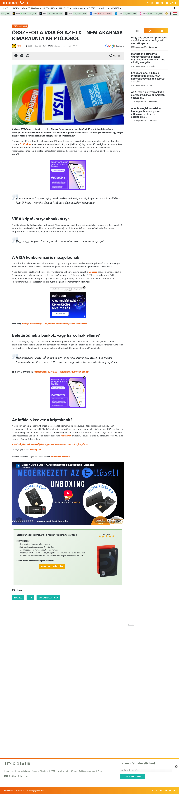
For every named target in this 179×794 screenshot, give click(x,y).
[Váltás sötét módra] (176, 3)
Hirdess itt (131, 625)
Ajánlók (78, 8)
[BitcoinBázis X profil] (147, 3)
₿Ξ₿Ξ (19, 46)
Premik (152, 66)
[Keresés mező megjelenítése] (175, 8)
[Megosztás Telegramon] (22, 56)
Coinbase (93, 271)
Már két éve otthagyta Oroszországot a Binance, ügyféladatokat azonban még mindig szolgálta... (148, 58)
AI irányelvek (63, 771)
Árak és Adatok (30, 8)
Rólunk (74, 771)
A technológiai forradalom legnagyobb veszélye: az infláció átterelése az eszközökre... (146, 112)
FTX (30, 598)
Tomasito (153, 121)
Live (5, 8)
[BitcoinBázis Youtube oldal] (157, 3)
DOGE (166, 13)
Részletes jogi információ (60, 456)
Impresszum (9, 771)
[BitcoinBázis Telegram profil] (167, 3)
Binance (18, 598)
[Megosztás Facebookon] (16, 56)
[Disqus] (89, 657)
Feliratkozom (133, 776)
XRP (65, 13)
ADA (89, 13)
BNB (13, 13)
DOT (139, 13)
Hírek (15, 8)
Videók (91, 8)
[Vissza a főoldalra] (15, 2)
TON (114, 13)
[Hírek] (114, 46)
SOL (39, 13)
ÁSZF (53, 771)
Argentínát (66, 435)
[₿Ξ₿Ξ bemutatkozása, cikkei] (14, 46)
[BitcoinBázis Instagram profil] (152, 3)
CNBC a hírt (25, 144)
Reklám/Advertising (87, 771)
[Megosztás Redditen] (28, 56)
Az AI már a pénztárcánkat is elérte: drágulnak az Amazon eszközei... (148, 95)
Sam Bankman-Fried (48, 598)
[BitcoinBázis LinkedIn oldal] (162, 3)
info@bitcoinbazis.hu (17, 776)
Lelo (150, 85)
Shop (101, 8)
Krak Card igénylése (52, 566)
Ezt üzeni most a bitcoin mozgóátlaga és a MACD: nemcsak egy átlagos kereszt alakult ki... (148, 77)
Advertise (113, 8)
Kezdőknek (49, 8)
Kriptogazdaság (20, 26)
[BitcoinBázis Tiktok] (171, 3)
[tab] (137, 30)
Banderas (153, 47)
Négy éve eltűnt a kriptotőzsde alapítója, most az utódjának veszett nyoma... (149, 40)
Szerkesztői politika (40, 771)
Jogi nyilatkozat (23, 771)
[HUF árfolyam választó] (175, 13)
